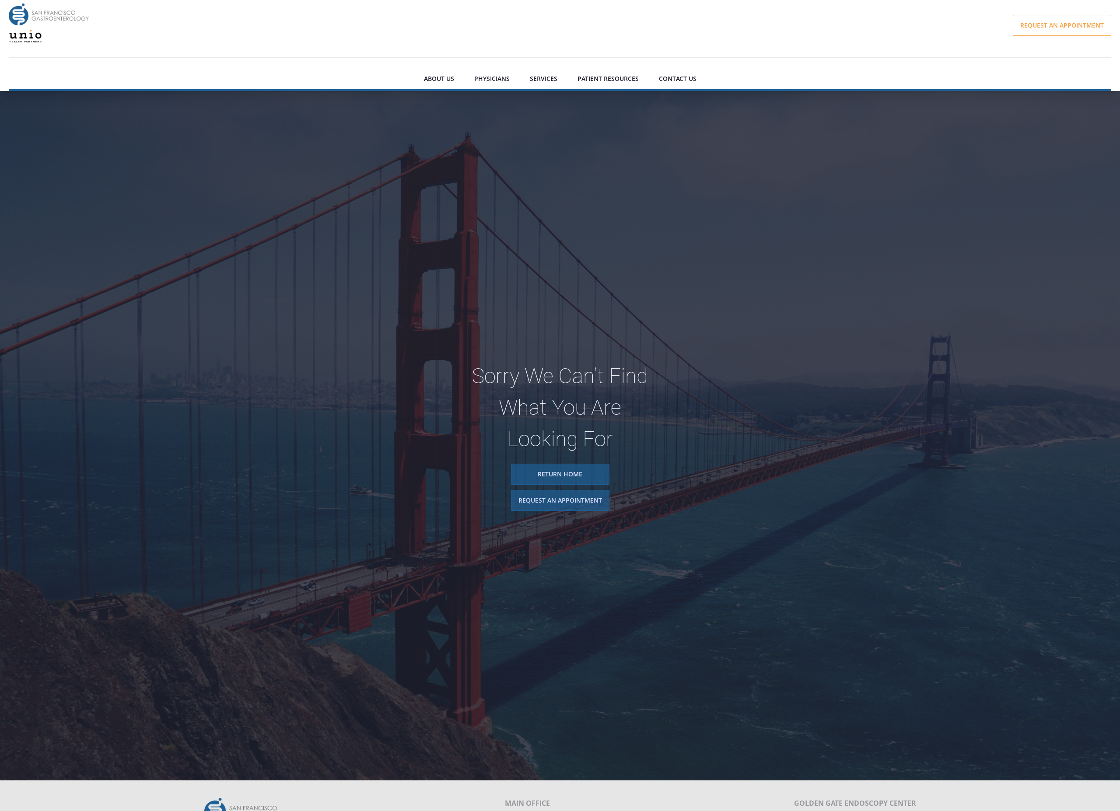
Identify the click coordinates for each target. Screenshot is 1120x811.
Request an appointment (1062, 25)
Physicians (492, 78)
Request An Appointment (560, 500)
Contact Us (677, 78)
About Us (439, 78)
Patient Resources (608, 78)
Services (543, 78)
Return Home (560, 474)
